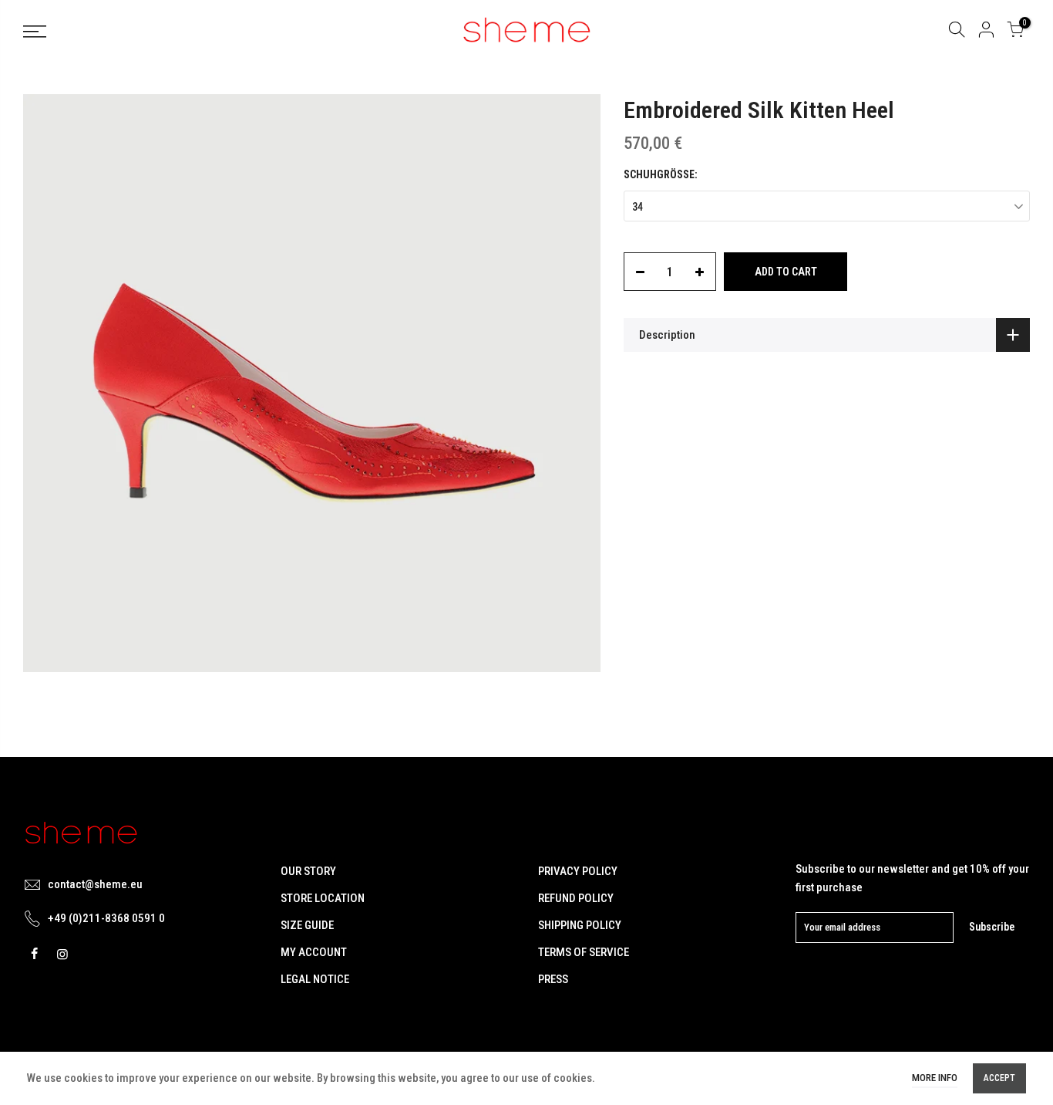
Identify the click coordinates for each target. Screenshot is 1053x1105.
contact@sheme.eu (95, 884)
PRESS (553, 979)
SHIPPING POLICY (579, 925)
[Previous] (50, 383)
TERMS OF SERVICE (583, 952)
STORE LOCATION (323, 898)
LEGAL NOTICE (315, 979)
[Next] (573, 383)
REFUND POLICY (576, 898)
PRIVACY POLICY (577, 871)
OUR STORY (308, 871)
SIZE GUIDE (307, 925)
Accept (999, 1078)
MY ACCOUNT (314, 952)
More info (934, 1077)
